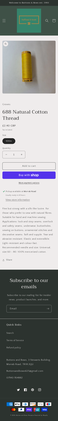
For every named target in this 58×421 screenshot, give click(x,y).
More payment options (29, 183)
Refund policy (13, 347)
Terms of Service (15, 340)
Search (10, 333)
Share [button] (9, 260)
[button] (4, 20)
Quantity (6, 148)
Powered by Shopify (41, 415)
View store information (18, 200)
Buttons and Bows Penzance (25, 415)
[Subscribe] (47, 308)
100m (9, 141)
